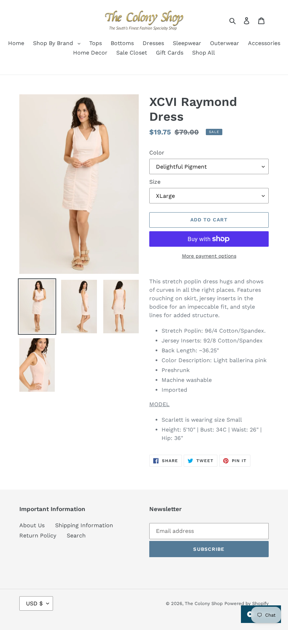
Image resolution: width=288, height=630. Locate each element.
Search (76, 535)
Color (156, 152)
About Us (32, 525)
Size (155, 181)
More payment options (209, 256)
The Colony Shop (204, 603)
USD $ (34, 603)
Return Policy (37, 535)
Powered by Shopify (246, 603)
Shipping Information (84, 525)
